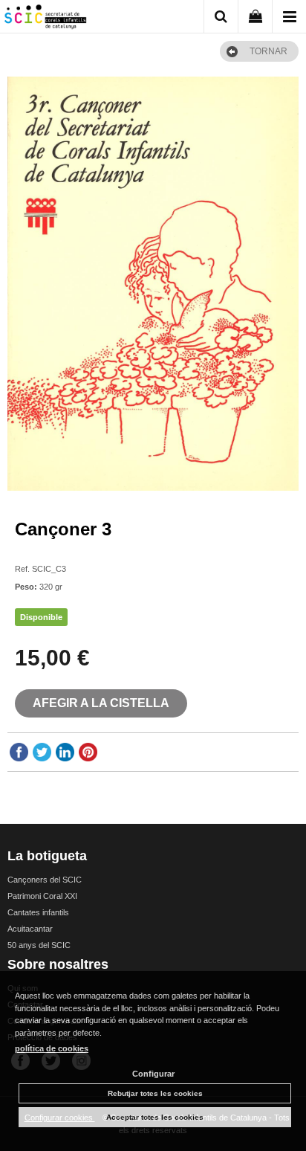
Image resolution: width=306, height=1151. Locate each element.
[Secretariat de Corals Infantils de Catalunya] (45, 18)
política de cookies (51, 1048)
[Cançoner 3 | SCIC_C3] (153, 284)
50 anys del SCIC (39, 945)
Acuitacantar (30, 928)
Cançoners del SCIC (44, 879)
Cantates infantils (38, 912)
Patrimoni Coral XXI (42, 896)
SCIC (24, 550)
